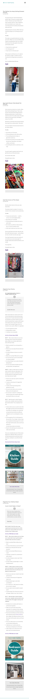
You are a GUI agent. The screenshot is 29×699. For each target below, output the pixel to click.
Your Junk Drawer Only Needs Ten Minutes (12, 103)
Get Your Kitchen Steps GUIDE (11, 335)
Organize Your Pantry (9, 289)
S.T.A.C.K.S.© (18, 614)
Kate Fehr (6, 13)
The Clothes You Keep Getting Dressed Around (13, 12)
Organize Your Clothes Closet (11, 502)
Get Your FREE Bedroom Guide (11, 633)
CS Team (6, 290)
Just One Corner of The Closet (11, 200)
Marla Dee (6, 503)
